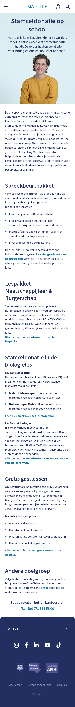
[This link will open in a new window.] (16, 645)
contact (44, 587)
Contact (37, 694)
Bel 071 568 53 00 (41, 608)
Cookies (62, 685)
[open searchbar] (67, 7)
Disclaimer (15, 685)
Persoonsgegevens (39, 685)
